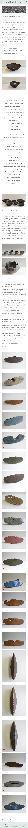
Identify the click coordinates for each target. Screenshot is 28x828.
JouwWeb (10, 819)
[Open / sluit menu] (1, 2)
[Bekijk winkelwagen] (26, 2)
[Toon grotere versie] (14, 250)
